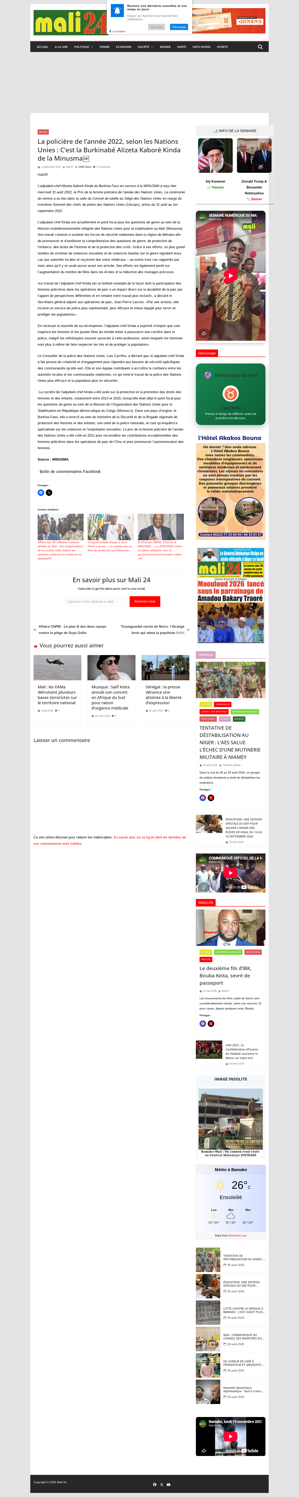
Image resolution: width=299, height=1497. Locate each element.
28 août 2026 (235, 1291)
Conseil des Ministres (214, 712)
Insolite (206, 959)
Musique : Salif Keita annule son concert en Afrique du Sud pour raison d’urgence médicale (111, 697)
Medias (43, 132)
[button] (91, 47)
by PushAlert (118, 31)
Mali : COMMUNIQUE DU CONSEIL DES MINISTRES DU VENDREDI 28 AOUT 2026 (242, 1336)
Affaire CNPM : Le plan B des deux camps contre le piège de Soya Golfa (72, 630)
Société (143, 47)
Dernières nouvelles (245, 712)
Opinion (224, 719)
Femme (105, 47)
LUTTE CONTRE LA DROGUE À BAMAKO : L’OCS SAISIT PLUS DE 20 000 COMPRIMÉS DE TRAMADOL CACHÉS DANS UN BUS (243, 1310)
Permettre (179, 27)
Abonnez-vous (144, 601)
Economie (123, 47)
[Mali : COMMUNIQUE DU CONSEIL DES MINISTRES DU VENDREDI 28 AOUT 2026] (208, 1339)
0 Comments (103, 166)
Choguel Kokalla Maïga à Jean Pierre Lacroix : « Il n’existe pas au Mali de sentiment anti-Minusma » (110, 546)
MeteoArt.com (238, 1235)
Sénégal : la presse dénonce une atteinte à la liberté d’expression (163, 694)
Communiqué (223, 704)
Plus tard (157, 27)
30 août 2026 (235, 1265)
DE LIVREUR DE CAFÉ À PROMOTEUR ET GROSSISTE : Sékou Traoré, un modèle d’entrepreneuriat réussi (243, 1363)
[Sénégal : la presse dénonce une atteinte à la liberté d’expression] (165, 658)
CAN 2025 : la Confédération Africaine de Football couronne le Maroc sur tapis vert (242, 1051)
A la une (61, 47)
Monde (165, 47)
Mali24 (69, 166)
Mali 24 (61, 1482)
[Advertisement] (149, 82)
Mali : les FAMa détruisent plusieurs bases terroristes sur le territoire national (57, 694)
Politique (81, 47)
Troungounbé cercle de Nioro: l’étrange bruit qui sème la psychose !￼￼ (152, 630)
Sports (222, 47)
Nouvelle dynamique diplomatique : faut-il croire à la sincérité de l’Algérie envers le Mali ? (243, 1389)
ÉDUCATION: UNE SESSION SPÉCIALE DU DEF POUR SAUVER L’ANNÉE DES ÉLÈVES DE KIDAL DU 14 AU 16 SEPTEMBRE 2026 (244, 827)
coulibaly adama (231, 765)
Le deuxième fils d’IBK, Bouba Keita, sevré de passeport (225, 975)
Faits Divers (202, 47)
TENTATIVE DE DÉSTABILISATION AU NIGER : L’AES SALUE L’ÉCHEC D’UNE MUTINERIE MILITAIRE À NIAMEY (230, 742)
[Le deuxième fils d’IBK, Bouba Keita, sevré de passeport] (230, 928)
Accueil (42, 47)
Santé (181, 47)
